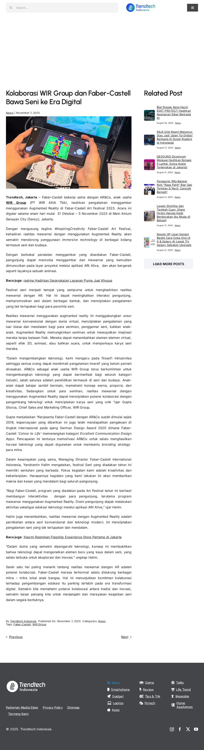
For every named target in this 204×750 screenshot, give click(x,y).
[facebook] (180, 729)
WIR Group (16, 203)
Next (124, 637)
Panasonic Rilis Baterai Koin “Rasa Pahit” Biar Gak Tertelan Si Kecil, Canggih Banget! (174, 186)
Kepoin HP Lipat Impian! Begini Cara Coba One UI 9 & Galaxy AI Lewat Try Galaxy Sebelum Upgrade (174, 239)
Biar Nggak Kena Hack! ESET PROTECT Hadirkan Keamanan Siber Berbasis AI (174, 112)
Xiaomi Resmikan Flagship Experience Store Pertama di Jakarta (73, 537)
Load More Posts (168, 264)
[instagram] (172, 729)
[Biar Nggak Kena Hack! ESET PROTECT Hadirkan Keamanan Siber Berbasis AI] (149, 113)
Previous (16, 637)
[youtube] (196, 729)
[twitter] (188, 729)
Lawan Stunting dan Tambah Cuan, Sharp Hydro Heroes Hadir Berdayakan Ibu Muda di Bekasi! (173, 213)
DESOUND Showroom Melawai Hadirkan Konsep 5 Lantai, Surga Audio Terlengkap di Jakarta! (174, 162)
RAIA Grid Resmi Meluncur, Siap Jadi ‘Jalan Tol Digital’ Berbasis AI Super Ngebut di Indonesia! (175, 137)
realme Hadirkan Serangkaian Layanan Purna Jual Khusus (68, 280)
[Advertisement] (102, 45)
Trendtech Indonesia (23, 621)
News (9, 112)
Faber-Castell (22, 624)
